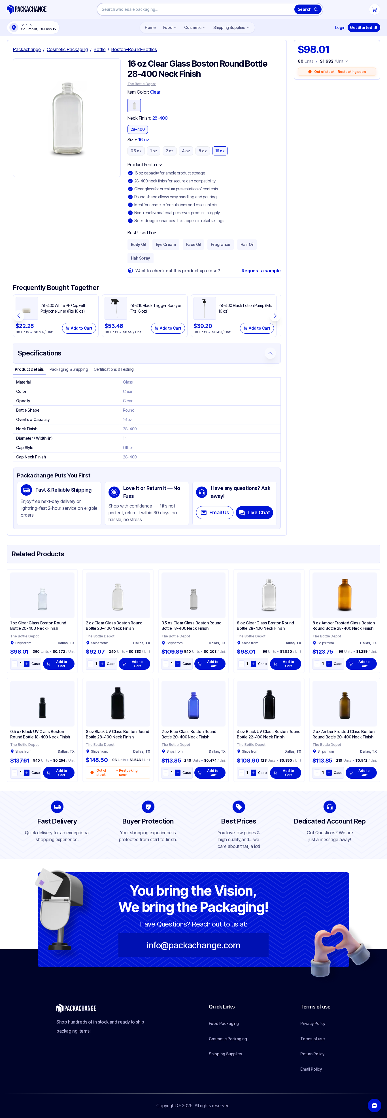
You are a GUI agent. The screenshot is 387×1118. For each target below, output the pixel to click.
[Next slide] (275, 315)
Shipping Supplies (229, 27)
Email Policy (311, 1069)
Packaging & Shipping (69, 369)
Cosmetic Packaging (228, 1038)
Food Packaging (224, 1023)
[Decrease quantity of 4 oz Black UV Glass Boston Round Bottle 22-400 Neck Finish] (241, 772)
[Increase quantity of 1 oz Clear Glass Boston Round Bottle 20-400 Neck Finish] (26, 663)
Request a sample (261, 270)
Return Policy (312, 1053)
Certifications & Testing (114, 369)
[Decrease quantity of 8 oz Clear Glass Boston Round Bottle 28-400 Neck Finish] (241, 663)
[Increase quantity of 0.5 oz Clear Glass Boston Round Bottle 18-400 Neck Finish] (178, 663)
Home (150, 27)
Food (168, 27)
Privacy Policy (312, 1023)
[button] (67, 117)
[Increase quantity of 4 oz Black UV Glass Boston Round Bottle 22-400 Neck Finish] (253, 772)
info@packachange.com (193, 945)
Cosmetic (192, 27)
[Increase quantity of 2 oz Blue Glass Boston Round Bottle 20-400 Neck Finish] (178, 772)
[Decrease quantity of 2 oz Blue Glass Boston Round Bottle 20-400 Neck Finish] (166, 772)
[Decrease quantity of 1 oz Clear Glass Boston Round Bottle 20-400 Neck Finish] (15, 663)
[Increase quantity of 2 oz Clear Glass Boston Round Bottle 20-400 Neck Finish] (102, 663)
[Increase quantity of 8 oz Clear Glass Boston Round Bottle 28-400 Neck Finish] (253, 663)
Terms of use (312, 1038)
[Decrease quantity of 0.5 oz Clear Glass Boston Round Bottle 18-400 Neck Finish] (166, 663)
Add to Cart (81, 328)
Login (340, 27)
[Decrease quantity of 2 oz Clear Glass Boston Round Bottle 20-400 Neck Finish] (90, 663)
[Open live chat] (374, 1105)
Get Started (361, 27)
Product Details (29, 369)
